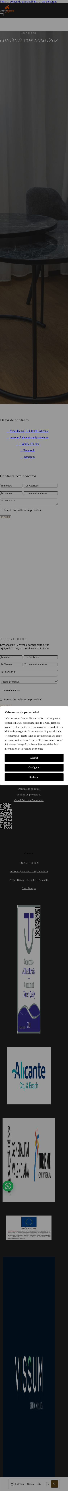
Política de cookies (33, 748)
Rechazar (34, 777)
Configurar (34, 767)
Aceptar (34, 757)
